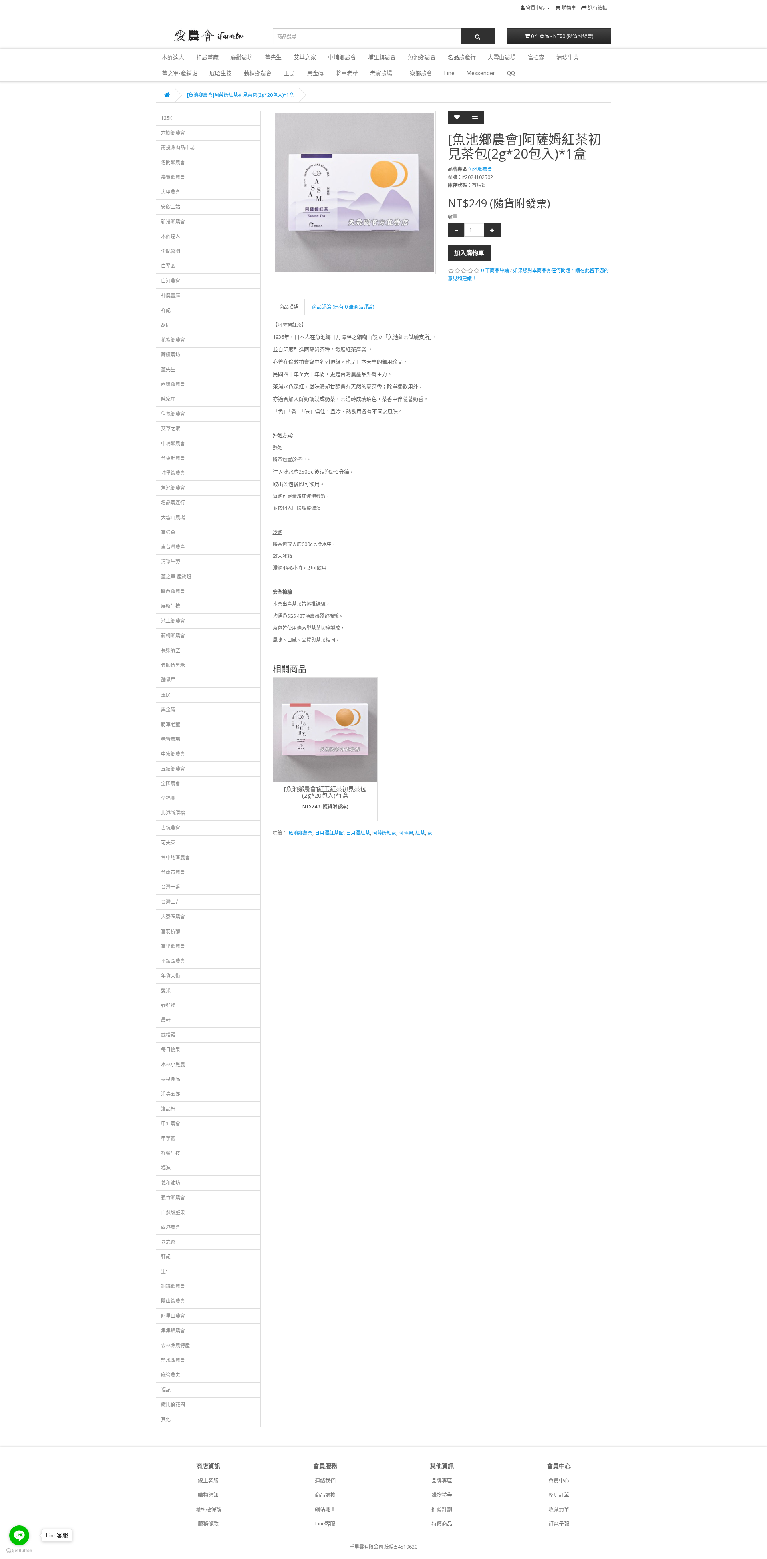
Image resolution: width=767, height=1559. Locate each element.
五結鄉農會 (173, 768)
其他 (166, 1419)
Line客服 (325, 1524)
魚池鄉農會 (422, 57)
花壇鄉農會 (173, 339)
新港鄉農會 (173, 221)
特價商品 (441, 1524)
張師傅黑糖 (173, 665)
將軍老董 (347, 73)
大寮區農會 (173, 916)
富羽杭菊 (170, 931)
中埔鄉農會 (342, 57)
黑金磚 (315, 73)
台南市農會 (173, 872)
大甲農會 (170, 192)
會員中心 (558, 1480)
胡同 (166, 325)
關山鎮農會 (173, 1301)
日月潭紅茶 (358, 833)
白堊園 (168, 266)
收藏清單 (558, 1509)
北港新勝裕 (173, 813)
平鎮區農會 (173, 961)
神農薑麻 (207, 57)
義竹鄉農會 (173, 1197)
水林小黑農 (173, 1064)
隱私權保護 (208, 1509)
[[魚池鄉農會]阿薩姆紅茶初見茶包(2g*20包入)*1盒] (354, 192)
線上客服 (208, 1480)
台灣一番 (170, 887)
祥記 (166, 310)
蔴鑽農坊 (241, 57)
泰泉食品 (170, 1079)
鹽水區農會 (173, 1360)
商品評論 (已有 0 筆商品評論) (343, 306)
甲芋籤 (168, 1138)
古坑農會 (170, 827)
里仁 (166, 1271)
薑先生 (273, 57)
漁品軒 (168, 1108)
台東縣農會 (173, 458)
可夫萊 (168, 842)
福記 (166, 1389)
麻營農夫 (170, 1375)
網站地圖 (325, 1509)
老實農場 (381, 73)
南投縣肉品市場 (178, 147)
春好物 (168, 1005)
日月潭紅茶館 (329, 833)
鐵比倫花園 (173, 1404)
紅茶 (420, 833)
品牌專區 (441, 1480)
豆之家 (168, 1241)
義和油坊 (170, 1182)
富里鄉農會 (173, 946)
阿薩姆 (406, 833)
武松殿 (168, 1034)
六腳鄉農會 (173, 132)
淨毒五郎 (170, 1094)
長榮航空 (170, 650)
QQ (511, 73)
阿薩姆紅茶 (384, 833)
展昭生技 (220, 73)
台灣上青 (170, 901)
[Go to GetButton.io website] (19, 1550)
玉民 (289, 73)
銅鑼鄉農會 (173, 1286)
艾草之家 (305, 57)
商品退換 (325, 1495)
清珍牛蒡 (567, 57)
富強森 (536, 57)
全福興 (168, 798)
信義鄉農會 (173, 413)
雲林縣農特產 (175, 1345)
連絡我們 (325, 1480)
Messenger (481, 73)
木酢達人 (173, 57)
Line (449, 73)
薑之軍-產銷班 (179, 73)
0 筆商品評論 (495, 270)
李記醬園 (170, 251)
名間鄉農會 (173, 162)
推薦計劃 (441, 1509)
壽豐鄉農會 (173, 177)
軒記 (166, 1256)
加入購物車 (469, 253)
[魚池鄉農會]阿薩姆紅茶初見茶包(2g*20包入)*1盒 (240, 95)
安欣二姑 (170, 206)
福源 (166, 1168)
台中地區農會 (175, 857)
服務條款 (208, 1524)
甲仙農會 (170, 1123)
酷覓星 (168, 680)
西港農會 (170, 1227)
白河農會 (170, 280)
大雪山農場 (502, 57)
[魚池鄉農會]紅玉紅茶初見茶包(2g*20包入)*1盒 (325, 792)
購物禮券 (441, 1495)
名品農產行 (462, 57)
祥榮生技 (170, 1153)
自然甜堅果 (173, 1212)
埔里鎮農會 (382, 57)
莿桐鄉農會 (258, 73)
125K (166, 118)
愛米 (166, 990)
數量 (452, 216)
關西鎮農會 (173, 591)
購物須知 (208, 1495)
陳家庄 (168, 399)
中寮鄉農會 (418, 73)
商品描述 (288, 306)
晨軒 (166, 1020)
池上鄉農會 (173, 620)
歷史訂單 (558, 1495)
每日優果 (170, 1049)
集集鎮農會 (173, 1330)
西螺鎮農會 (173, 384)
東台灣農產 (173, 547)
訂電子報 (558, 1524)
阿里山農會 (173, 1315)
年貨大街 (170, 975)
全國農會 (170, 783)
